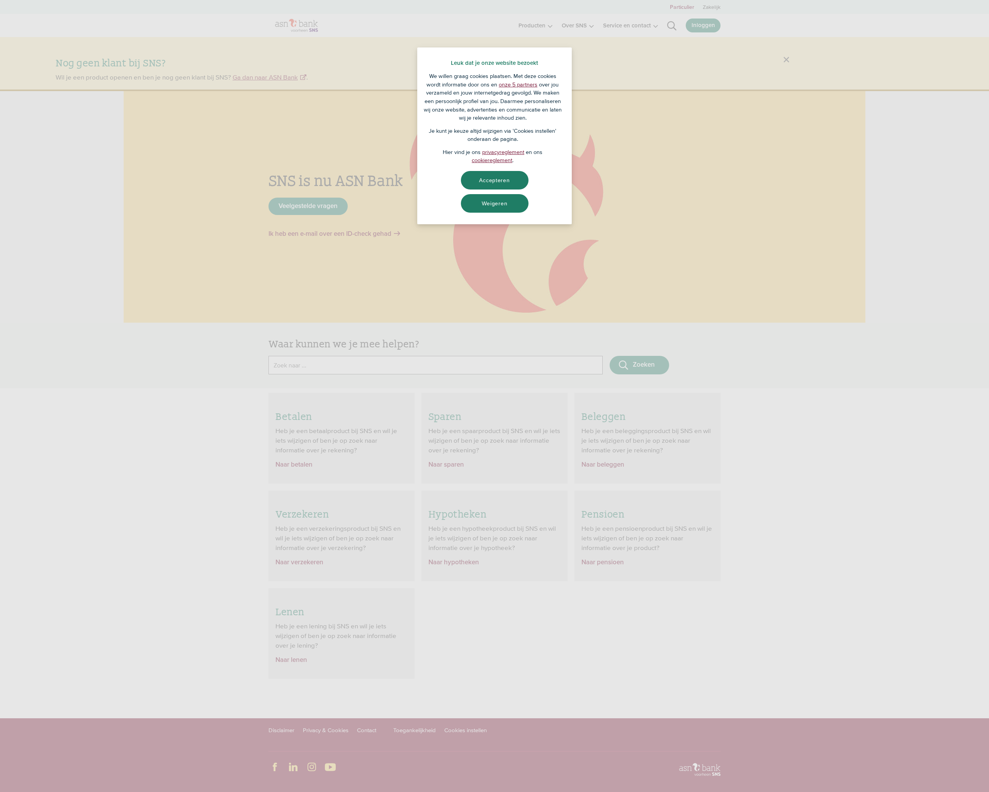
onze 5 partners (518, 84)
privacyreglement (503, 152)
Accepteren (494, 180)
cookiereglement (492, 160)
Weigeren (495, 203)
